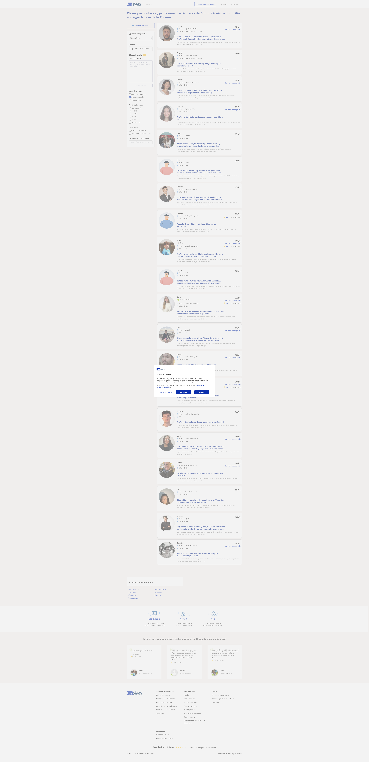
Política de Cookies (201, 385)
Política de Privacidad (163, 387)
